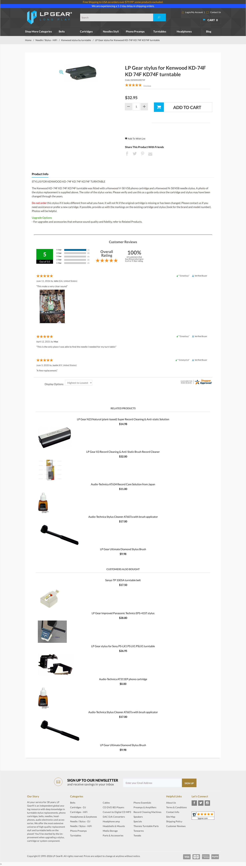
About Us (171, 802)
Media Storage (110, 830)
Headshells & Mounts (114, 826)
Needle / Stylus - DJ (80, 821)
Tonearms (139, 830)
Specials (138, 821)
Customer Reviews (176, 826)
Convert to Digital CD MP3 (117, 812)
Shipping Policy (174, 821)
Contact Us (215, 12)
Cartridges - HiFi (79, 812)
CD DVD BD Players (113, 807)
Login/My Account (194, 12)
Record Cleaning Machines (147, 812)
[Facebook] (194, 803)
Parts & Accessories (113, 835)
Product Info (40, 174)
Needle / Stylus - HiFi (46, 40)
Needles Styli (111, 31)
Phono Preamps (135, 31)
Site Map (170, 816)
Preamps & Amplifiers (145, 807)
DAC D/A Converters (114, 816)
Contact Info (172, 812)
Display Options (54, 384)
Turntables (159, 31)
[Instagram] (207, 803)
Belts (62, 31)
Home (28, 40)
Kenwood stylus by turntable (76, 40)
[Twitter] (200, 803)
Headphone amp (111, 821)
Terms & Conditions (176, 807)
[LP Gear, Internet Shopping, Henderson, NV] (174, 834)
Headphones (184, 31)
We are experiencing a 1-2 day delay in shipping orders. (123, 6)
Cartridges (86, 31)
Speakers (138, 816)
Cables (106, 802)
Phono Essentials (142, 802)
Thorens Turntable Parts (146, 826)
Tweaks (137, 835)
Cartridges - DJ (78, 807)
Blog (208, 31)
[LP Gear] (49, 17)
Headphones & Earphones (83, 816)
